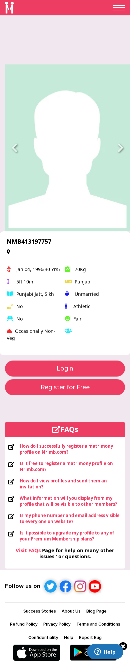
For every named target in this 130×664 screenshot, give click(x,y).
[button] (14, 147)
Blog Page (96, 611)
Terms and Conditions (98, 624)
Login (65, 369)
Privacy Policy (57, 624)
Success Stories (39, 611)
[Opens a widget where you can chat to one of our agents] (105, 652)
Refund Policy (24, 624)
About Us (71, 611)
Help (68, 637)
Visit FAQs (28, 550)
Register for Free (65, 387)
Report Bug (90, 637)
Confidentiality (43, 637)
